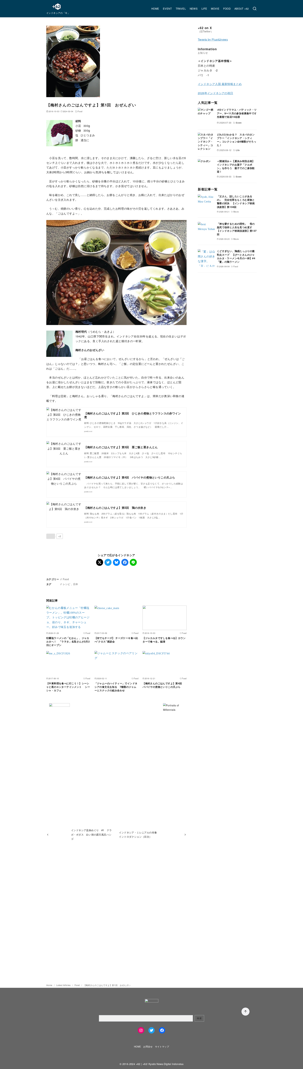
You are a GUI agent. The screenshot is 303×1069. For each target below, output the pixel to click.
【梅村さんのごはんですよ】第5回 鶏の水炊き (115, 508)
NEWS (194, 8)
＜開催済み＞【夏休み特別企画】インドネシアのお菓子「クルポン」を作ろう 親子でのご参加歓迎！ (236, 166)
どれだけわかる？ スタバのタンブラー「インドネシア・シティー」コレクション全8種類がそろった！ (236, 140)
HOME (155, 8)
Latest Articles (63, 985)
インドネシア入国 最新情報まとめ (220, 84)
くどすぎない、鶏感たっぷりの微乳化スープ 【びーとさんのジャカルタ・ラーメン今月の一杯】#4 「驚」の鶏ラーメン (237, 256)
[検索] (254, 8)
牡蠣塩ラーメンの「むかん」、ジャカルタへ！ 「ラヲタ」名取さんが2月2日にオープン (68, 641)
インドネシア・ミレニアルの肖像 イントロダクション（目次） (139, 834)
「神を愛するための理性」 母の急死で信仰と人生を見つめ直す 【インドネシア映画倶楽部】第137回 (237, 229)
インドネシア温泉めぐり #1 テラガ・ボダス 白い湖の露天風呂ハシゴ (91, 834)
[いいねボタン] (50, 536)
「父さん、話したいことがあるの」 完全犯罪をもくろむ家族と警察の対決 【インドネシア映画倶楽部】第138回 (236, 201)
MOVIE (215, 8)
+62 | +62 (141, 1064)
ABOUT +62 (241, 8)
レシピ (66, 584)
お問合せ (148, 1046)
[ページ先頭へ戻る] (245, 1012)
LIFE (204, 8)
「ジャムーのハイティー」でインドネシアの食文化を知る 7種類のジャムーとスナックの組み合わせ (116, 687)
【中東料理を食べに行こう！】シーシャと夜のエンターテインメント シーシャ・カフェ (68, 687)
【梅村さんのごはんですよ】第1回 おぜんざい (107, 985)
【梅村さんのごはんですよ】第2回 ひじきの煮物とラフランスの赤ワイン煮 (132, 415)
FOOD (227, 8)
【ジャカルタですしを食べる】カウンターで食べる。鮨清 (164, 639)
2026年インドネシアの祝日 (215, 93)
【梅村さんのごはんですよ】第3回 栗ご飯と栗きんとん (121, 447)
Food (80, 111)
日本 (75, 584)
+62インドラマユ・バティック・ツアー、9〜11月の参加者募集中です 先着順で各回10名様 (237, 113)
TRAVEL (181, 8)
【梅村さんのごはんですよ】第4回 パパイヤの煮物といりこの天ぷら (129, 477)
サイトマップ (162, 1046)
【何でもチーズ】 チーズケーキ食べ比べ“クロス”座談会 (116, 639)
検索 (199, 1018)
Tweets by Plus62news (213, 39)
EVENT (167, 8)
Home (49, 985)
